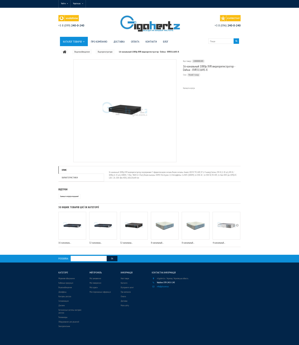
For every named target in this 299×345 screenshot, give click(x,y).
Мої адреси (94, 287)
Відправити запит (127, 287)
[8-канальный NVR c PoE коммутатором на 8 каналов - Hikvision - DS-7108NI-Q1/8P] (195, 226)
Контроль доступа (64, 296)
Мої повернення (95, 283)
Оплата (123, 296)
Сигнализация (63, 301)
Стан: (185, 74)
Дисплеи (61, 305)
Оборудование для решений (68, 321)
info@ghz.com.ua (163, 286)
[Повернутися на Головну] (64, 51)
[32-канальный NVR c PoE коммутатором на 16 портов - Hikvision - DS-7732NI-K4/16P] (134, 226)
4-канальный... (219, 242)
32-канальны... (95, 242)
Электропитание (64, 326)
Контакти (124, 283)
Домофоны (62, 292)
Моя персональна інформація (100, 292)
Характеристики (70, 177)
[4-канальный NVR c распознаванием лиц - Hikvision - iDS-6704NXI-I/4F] (226, 226)
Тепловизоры (62, 317)
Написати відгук (189, 88)
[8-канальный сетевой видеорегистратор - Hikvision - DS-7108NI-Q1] (165, 226)
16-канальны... (64, 242)
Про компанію (126, 292)
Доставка (124, 301)
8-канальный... (157, 242)
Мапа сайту (125, 305)
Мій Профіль (96, 272)
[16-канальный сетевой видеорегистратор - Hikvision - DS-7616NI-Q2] (72, 226)
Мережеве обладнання (66, 278)
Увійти (63, 3)
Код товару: (187, 61)
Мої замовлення (95, 278)
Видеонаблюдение (65, 287)
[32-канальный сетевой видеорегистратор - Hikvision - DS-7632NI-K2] (103, 226)
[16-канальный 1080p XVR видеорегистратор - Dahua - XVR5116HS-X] (125, 110)
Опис (64, 170)
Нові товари (125, 278)
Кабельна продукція (65, 283)
